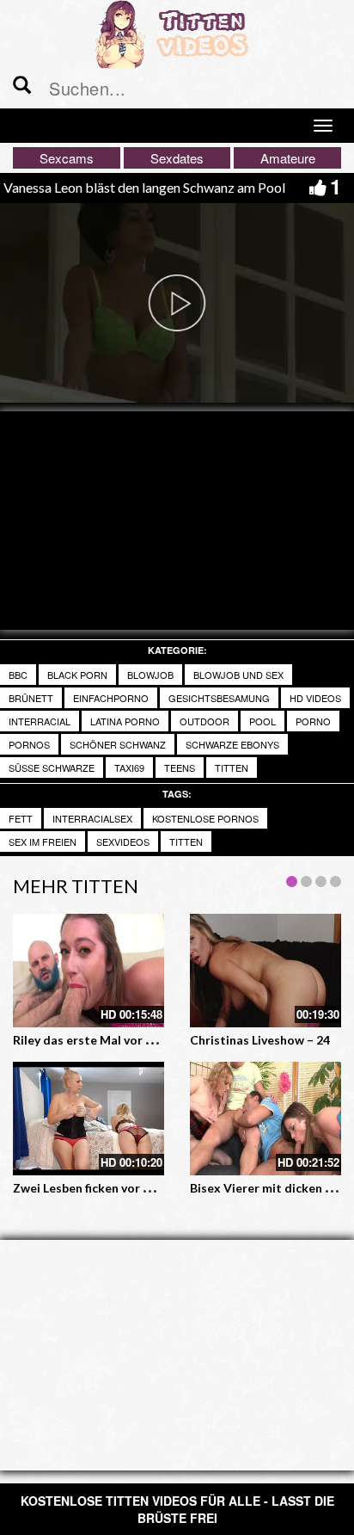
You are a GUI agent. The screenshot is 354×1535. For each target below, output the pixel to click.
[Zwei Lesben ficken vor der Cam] (88, 1118)
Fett (21, 818)
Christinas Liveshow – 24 (260, 1040)
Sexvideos (123, 841)
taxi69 (129, 767)
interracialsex (92, 818)
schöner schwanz (118, 744)
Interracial (39, 721)
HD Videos (315, 698)
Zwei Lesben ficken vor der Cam (102, 1188)
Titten (186, 841)
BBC (18, 674)
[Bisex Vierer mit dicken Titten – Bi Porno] (265, 1118)
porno (313, 721)
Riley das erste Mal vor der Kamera (112, 1040)
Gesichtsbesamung (219, 698)
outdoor (204, 721)
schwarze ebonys (232, 744)
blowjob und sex (238, 674)
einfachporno (111, 698)
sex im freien (42, 841)
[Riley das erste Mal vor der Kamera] (88, 970)
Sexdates (177, 158)
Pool (262, 721)
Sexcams (67, 158)
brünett (31, 698)
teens (179, 767)
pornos (29, 744)
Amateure (287, 158)
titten (231, 767)
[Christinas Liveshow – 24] (265, 970)
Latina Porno (125, 721)
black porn (77, 674)
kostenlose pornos (205, 818)
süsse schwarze (52, 767)
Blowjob (150, 674)
